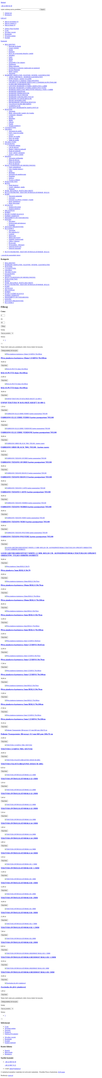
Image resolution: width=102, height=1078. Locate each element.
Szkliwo (11, 178)
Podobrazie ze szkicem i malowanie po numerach (24, 68)
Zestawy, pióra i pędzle (16, 154)
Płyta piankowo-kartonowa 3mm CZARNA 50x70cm (23, 660)
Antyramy (12, 198)
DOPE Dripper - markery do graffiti (20, 79)
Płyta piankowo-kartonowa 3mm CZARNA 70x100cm (23, 674)
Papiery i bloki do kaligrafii (17, 149)
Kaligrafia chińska (14, 145)
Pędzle (11, 50)
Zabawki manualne (15, 248)
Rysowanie (12, 243)
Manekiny (12, 118)
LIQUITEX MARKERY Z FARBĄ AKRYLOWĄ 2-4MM (28, 86)
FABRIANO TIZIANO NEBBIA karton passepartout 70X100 (26, 507)
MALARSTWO (10, 44)
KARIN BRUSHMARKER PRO (19, 84)
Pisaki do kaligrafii (15, 151)
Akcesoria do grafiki (15, 131)
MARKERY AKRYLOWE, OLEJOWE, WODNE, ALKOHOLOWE (27, 75)
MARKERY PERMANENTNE (19, 93)
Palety (11, 61)
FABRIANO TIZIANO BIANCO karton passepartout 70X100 (26, 477)
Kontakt (7, 37)
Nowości (7, 1030)
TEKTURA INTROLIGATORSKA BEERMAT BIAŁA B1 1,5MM (28, 957)
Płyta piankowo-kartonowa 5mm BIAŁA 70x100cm (22, 704)
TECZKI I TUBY (10, 142)
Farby (10, 57)
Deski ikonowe (13, 185)
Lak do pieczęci (14, 147)
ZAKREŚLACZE (14, 106)
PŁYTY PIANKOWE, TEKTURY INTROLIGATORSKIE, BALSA (27, 192)
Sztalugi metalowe (14, 209)
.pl (10, 1075)
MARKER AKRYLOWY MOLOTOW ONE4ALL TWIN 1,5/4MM (31, 89)
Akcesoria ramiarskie (15, 196)
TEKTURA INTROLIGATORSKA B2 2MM (19, 942)
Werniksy (12, 55)
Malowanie (12, 236)
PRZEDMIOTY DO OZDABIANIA (17, 218)
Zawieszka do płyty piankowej (13, 987)
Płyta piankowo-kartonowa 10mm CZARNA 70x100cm (24, 358)
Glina (10, 171)
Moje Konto (8, 1052)
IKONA (7, 183)
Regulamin (8, 34)
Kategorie (4, 41)
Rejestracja (8, 15)
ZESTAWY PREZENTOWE (14, 227)
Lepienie (11, 234)
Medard (3, 2)
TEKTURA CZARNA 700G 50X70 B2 (17, 749)
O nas (6, 30)
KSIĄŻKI (8, 219)
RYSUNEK (8, 109)
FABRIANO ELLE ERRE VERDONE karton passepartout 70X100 (29, 432)
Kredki (11, 117)
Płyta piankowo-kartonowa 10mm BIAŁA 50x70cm (22, 585)
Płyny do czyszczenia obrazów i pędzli (21, 53)
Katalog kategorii (10, 1043)
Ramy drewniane (14, 203)
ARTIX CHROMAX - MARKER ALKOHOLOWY (26, 77)
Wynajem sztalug (10, 36)
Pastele (11, 124)
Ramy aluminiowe (14, 201)
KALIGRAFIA (10, 144)
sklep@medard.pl (15, 1068)
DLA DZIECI (9, 228)
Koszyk (7, 1050)
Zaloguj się (8, 13)
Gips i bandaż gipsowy (16, 169)
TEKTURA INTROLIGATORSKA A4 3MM (19, 853)
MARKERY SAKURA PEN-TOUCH (21, 97)
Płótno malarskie (14, 66)
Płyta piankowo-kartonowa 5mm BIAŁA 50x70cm (21, 689)
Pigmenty (12, 52)
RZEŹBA (8, 156)
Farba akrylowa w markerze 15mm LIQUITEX (24, 80)
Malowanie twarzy (15, 237)
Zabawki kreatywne (15, 246)
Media (11, 59)
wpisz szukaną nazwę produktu (11, 9)
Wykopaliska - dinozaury (17, 245)
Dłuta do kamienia (14, 162)
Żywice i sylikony (14, 180)
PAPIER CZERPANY (12, 216)
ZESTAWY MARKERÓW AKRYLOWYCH (23, 107)
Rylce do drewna (14, 163)
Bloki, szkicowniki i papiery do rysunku (21, 113)
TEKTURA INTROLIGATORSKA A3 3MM (19, 808)
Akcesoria (12, 73)
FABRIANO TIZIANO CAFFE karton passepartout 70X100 (26, 492)
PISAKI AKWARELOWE (17, 100)
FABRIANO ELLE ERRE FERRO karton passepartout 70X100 (27, 417)
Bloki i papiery (13, 71)
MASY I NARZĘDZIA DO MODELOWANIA (20, 165)
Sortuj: (3, 330)
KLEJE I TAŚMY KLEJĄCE (14, 214)
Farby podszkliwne (15, 167)
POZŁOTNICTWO (11, 181)
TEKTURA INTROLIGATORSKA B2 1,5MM (20, 927)
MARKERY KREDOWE (17, 91)
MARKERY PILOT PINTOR (18, 95)
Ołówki (11, 122)
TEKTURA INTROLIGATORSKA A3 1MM (19, 779)
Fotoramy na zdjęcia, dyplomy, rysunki (21, 200)
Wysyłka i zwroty (10, 32)
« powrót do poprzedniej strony (11, 255)
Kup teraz (4, 365)
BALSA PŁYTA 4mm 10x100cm (14, 373)
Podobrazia (12, 64)
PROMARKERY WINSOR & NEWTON (22, 102)
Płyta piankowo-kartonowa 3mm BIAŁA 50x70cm (21, 615)
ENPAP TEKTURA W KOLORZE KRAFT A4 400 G (23, 403)
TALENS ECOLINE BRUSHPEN (20, 104)
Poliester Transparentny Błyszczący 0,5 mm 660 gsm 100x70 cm (27, 734)
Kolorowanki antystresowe (17, 223)
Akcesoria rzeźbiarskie (16, 158)
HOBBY (8, 212)
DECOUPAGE (10, 210)
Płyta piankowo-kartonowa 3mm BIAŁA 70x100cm (22, 630)
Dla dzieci (12, 221)
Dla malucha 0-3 (14, 232)
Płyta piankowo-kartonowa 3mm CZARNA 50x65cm (23, 645)
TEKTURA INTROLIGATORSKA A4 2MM (19, 838)
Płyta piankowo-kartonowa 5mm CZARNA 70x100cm (23, 719)
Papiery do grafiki (14, 136)
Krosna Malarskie (14, 70)
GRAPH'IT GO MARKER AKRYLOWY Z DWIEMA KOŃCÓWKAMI (32, 82)
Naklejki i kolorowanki (16, 239)
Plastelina (12, 176)
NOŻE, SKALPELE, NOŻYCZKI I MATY (19, 190)
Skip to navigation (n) (11, 21)
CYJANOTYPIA (10, 127)
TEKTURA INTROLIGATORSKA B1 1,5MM (20, 868)
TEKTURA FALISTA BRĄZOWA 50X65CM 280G (22, 764)
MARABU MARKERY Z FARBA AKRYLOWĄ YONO (27, 88)
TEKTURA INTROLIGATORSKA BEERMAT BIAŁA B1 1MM (27, 972)
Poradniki (12, 225)
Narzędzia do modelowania (17, 174)
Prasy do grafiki (14, 138)
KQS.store (61, 1072)
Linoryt (11, 135)
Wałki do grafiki (14, 140)
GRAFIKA (8, 129)
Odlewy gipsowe (14, 241)
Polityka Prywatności (11, 1034)
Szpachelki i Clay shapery (17, 62)
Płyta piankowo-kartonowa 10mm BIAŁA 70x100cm (22, 600)
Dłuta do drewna (14, 160)
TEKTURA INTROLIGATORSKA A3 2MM (19, 793)
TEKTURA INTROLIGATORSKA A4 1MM (19, 823)
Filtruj (3, 326)
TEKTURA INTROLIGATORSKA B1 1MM (19, 883)
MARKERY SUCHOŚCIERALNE (20, 98)
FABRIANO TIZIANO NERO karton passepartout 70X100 (25, 522)
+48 (6, 6)
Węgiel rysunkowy (15, 126)
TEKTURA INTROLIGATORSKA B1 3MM (19, 913)
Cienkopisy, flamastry (15, 115)
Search (43, 9)
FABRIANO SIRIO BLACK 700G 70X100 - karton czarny (25, 447)
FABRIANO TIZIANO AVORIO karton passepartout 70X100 (26, 462)
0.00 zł (3, 18)
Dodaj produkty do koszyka (9, 350)
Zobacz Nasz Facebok (12, 28)
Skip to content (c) (10, 23)
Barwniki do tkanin (15, 46)
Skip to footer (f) (10, 25)
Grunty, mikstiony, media (17, 187)
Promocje (8, 1032)
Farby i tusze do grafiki (16, 133)
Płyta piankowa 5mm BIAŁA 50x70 (15, 570)
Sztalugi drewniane (15, 207)
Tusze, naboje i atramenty (17, 153)
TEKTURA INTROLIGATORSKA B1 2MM (19, 898)
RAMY (7, 194)
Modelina (12, 172)
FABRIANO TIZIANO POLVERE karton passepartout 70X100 (27, 536)
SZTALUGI (9, 205)
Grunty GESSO (14, 48)
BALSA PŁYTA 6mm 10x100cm (14, 388)
